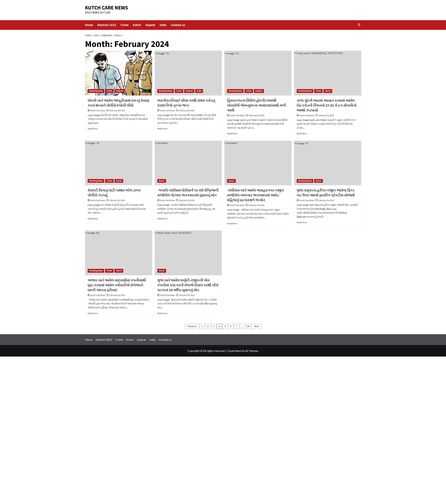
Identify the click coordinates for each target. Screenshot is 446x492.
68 (248, 326)
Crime (125, 25)
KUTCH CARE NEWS (106, 8)
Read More (93, 128)
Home (89, 25)
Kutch (137, 25)
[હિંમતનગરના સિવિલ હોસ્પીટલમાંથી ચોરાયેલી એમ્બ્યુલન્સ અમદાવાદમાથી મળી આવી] (257, 73)
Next (256, 326)
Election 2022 (106, 25)
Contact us (178, 25)
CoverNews (234, 350)
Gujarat (150, 25)
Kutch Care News (97, 110)
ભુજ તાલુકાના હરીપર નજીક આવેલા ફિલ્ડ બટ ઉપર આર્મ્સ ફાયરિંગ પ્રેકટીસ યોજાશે (326, 193)
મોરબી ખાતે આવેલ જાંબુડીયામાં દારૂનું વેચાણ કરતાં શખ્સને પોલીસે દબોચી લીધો (118, 103)
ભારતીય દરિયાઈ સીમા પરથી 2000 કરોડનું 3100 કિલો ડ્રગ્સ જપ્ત (186, 103)
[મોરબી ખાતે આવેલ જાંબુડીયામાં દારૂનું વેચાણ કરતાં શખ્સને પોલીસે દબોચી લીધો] (118, 73)
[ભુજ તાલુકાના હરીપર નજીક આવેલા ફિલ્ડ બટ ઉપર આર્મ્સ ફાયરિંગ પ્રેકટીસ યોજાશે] (327, 163)
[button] (359, 25)
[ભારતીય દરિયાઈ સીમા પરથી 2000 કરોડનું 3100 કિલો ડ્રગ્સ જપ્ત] (188, 73)
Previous (192, 326)
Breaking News (96, 90)
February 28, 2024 (117, 110)
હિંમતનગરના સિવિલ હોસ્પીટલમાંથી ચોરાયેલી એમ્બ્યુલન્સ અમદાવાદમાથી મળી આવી (256, 105)
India (163, 25)
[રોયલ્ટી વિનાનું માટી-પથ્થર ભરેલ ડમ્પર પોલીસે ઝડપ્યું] (118, 163)
